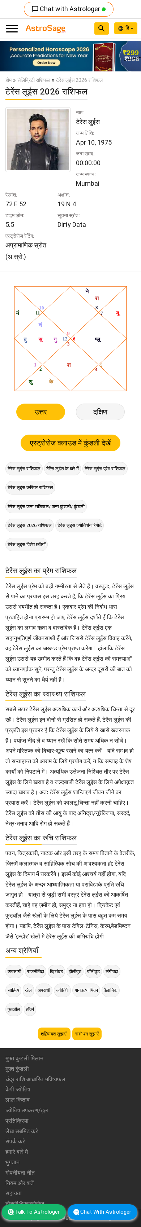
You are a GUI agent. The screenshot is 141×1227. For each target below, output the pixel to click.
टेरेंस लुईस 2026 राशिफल (30, 525)
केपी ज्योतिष (17, 1089)
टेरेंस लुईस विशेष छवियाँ (27, 544)
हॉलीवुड (75, 971)
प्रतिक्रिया (17, 1120)
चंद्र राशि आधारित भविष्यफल (35, 1079)
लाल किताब (17, 1099)
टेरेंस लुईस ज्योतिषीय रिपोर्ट (79, 525)
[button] (10, 56)
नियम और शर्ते (19, 1183)
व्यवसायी (14, 971)
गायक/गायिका (86, 990)
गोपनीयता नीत (20, 1172)
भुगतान (12, 1162)
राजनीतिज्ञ (35, 971)
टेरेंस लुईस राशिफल (24, 468)
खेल (28, 990)
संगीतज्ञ (112, 971)
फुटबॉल (14, 1009)
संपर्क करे (15, 1141)
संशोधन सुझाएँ (87, 1034)
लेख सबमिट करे (21, 1131)
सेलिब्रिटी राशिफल (33, 80)
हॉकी (30, 1009)
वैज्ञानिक (111, 990)
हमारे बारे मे (16, 1151)
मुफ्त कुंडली (17, 1068)
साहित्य (13, 990)
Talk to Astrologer (37, 1212)
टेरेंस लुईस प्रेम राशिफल (105, 468)
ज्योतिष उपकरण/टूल (26, 1110)
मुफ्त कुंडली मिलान (24, 1058)
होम (8, 80)
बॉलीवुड (93, 971)
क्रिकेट (56, 971)
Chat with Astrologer (66, 9)
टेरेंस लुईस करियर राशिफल (30, 487)
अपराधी (44, 990)
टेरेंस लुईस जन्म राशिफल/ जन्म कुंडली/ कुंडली (46, 506)
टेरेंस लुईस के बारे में (62, 468)
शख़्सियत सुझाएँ (54, 1034)
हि (128, 28)
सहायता (13, 1193)
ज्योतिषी (62, 990)
